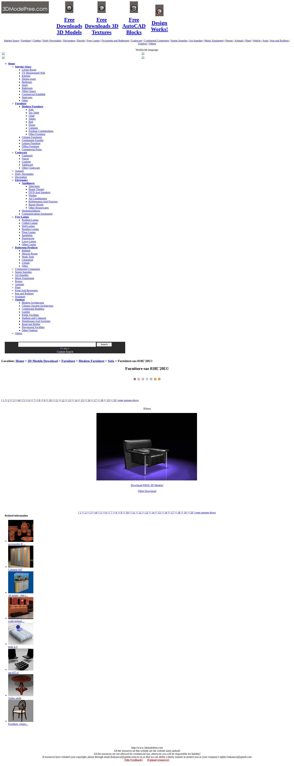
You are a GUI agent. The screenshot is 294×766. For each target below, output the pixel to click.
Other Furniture (37, 134)
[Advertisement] (147, 354)
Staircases (27, 97)
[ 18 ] (102, 400)
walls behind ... (16, 621)
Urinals (26, 262)
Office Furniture (30, 146)
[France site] (3, 57)
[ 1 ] (3, 400)
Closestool (27, 259)
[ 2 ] (8, 400)
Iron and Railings (279, 40)
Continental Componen (156, 40)
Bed (31, 121)
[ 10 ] (50, 400)
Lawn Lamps (29, 241)
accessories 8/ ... (17, 544)
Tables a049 (14, 698)
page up (122, 400)
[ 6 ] (29, 400)
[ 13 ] (69, 400)
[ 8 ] (39, 400)
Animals (238, 40)
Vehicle (257, 40)
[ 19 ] (108, 400)
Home (20, 361)
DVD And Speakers (39, 192)
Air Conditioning (38, 198)
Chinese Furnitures (32, 137)
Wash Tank (28, 256)
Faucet (25, 158)
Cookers (26, 161)
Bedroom (27, 82)
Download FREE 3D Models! (147, 485)
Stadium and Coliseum (34, 318)
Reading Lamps (30, 229)
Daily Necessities (52, 40)
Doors (32, 124)
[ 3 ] (14, 400)
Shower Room (29, 253)
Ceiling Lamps (30, 223)
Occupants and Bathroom (115, 40)
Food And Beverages (26, 290)
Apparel (19, 170)
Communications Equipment (37, 213)
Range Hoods (36, 204)
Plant (248, 40)
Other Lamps (29, 244)
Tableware (27, 164)
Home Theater (36, 189)
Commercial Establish (33, 94)
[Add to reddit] (151, 378)
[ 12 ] (63, 400)
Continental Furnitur (33, 140)
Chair (32, 115)
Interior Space (11, 40)
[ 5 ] (24, 400)
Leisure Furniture (31, 143)
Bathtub (26, 250)
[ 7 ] (34, 400)
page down (133, 400)
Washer (33, 195)
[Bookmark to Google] (139, 378)
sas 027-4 (13, 672)
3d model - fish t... (18, 595)
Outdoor (142, 43)
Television (34, 186)
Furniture (26, 40)
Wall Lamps (28, 226)
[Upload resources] (158, 760)
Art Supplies (196, 40)
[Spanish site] (143, 53)
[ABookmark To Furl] (155, 378)
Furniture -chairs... (18, 724)
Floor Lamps (29, 232)
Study (25, 85)
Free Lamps (93, 40)
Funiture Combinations (41, 131)
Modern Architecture (33, 302)
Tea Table (34, 112)
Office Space (29, 91)
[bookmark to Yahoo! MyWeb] (143, 378)
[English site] (3, 53)
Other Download (147, 491)
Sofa (31, 109)
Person (229, 40)
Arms (265, 40)
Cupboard (27, 155)
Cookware (136, 40)
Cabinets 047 (15, 569)
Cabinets (33, 128)
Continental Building (33, 308)
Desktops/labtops (31, 210)
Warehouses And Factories (36, 321)
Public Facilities (30, 315)
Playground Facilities (33, 327)
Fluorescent (28, 238)
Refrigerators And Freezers (43, 201)
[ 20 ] (115, 400)
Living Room (29, 69)
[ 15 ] (82, 400)
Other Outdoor (30, 330)
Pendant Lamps (30, 219)
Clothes (37, 40)
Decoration (69, 40)
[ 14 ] (76, 400)
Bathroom (27, 88)
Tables (32, 118)
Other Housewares (39, 207)
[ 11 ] (56, 400)
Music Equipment (214, 40)
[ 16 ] (89, 400)
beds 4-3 (12, 646)
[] (19, 400)
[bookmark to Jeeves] (134, 378)
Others (152, 43)
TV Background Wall (33, 72)
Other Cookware (31, 167)
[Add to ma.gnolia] (159, 378)
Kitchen (26, 75)
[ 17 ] (95, 400)
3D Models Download (43, 361)
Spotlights (27, 235)
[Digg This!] (147, 378)
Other (25, 100)
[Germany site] (143, 57)
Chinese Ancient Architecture (37, 305)
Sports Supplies (179, 40)
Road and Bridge (31, 324)
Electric (81, 40)
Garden (26, 311)
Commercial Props (32, 149)
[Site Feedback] (133, 760)
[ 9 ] (44, 400)
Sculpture (20, 296)
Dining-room (29, 78)
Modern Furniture (91, 361)
